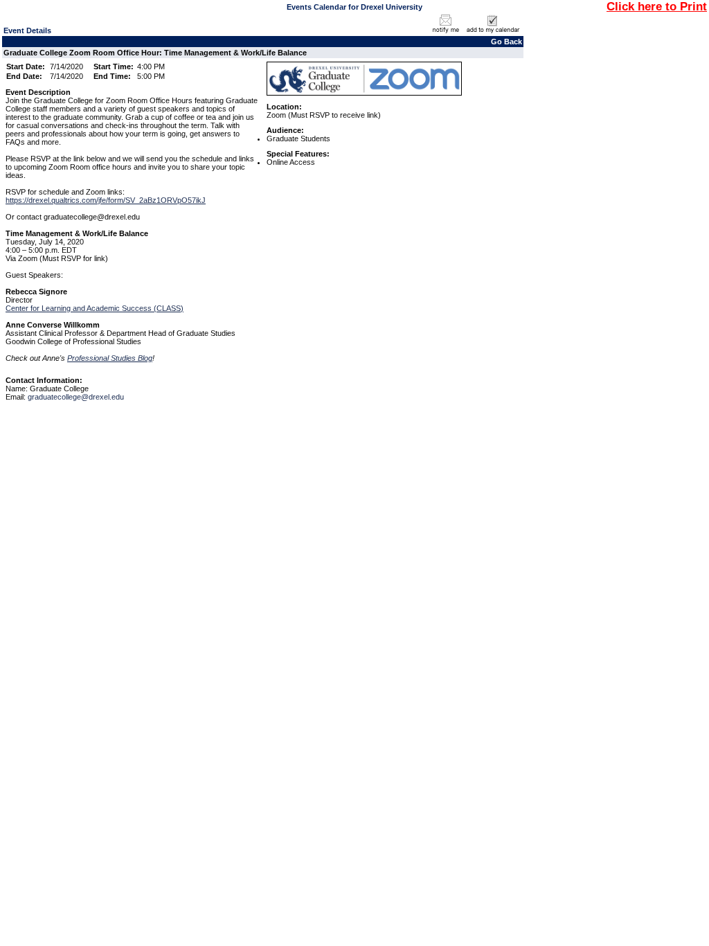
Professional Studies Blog (109, 358)
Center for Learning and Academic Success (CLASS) (94, 308)
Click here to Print (657, 6)
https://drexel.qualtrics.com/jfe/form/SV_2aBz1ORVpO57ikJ (106, 200)
